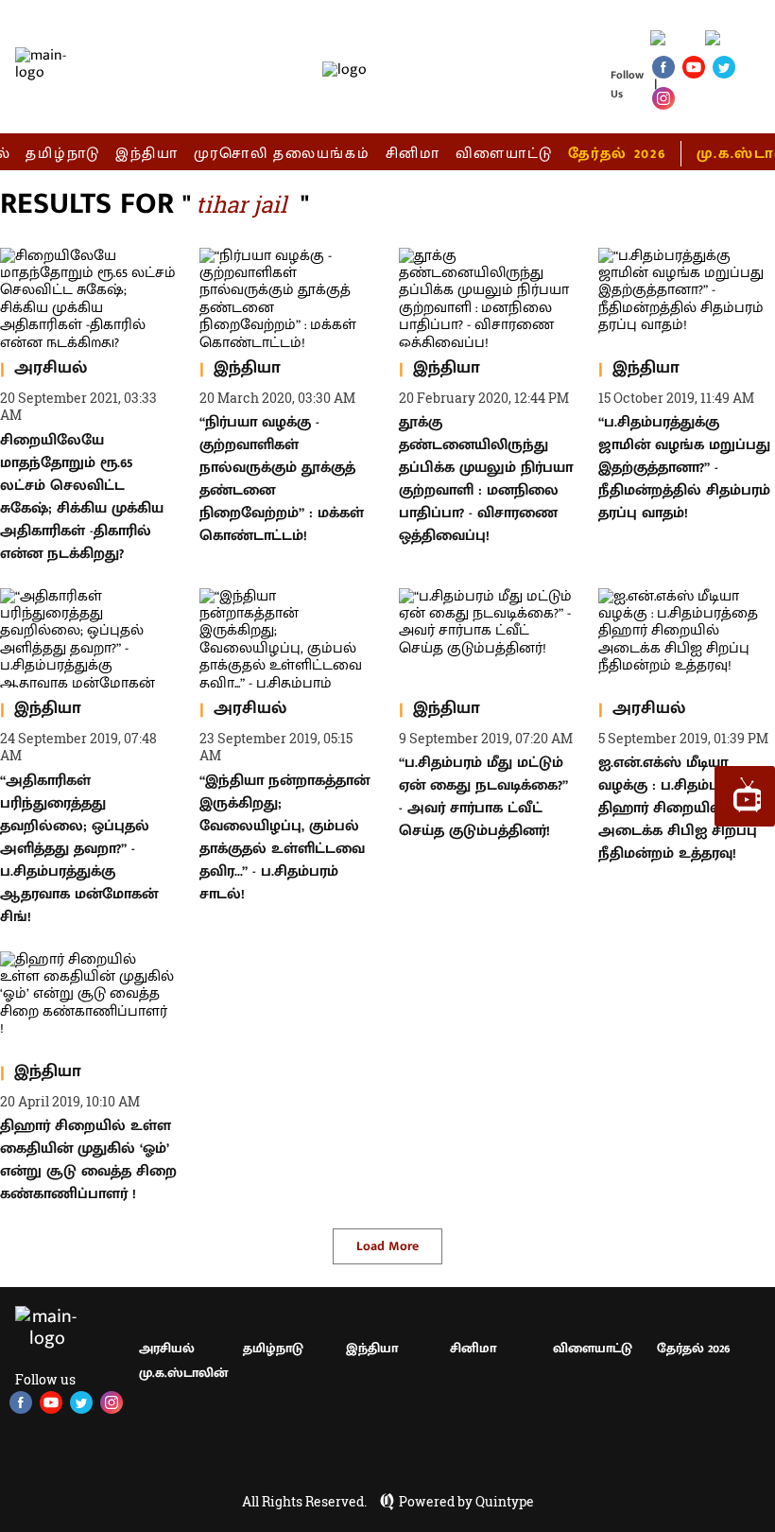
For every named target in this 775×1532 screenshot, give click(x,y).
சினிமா (413, 153)
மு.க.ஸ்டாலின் (183, 1373)
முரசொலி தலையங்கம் (282, 153)
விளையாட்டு (505, 153)
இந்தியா (147, 153)
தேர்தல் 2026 (616, 153)
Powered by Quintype (466, 1501)
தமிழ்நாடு (63, 153)
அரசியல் (167, 1348)
